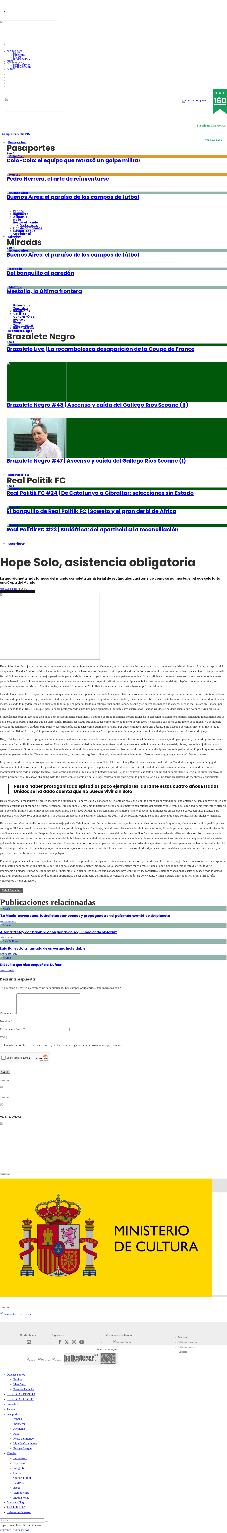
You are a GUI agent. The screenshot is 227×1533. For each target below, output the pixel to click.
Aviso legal (183, 1337)
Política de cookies (186, 1347)
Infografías (21, 311)
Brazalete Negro (20, 331)
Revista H (18, 57)
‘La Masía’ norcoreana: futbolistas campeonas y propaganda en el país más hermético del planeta (85, 915)
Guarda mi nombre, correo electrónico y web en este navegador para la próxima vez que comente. (63, 1045)
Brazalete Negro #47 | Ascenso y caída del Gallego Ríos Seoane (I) (96, 460)
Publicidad (182, 1352)
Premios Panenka (23, 1389)
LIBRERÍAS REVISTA (22, 67)
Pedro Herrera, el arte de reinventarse (58, 178)
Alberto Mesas (8, 921)
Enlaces (11, 69)
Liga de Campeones (27, 228)
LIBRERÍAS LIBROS (21, 65)
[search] (46, 1521)
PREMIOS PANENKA (22, 59)
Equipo (16, 53)
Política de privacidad (187, 1342)
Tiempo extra (23, 325)
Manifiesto (19, 55)
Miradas (14, 237)
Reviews (19, 320)
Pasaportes (17, 142)
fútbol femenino (11, 890)
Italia (17, 220)
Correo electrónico (12, 1029)
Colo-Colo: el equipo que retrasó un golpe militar (74, 160)
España (18, 211)
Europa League (24, 231)
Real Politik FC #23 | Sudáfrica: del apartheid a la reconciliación (93, 529)
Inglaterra (20, 214)
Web (2, 1037)
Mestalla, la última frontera (44, 291)
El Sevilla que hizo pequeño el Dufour (31, 964)
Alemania (20, 217)
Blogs (17, 322)
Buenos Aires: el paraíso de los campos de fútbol (73, 197)
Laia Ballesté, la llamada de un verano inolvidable (42, 948)
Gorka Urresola (8, 954)
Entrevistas (21, 305)
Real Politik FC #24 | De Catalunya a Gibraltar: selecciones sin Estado (100, 493)
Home (2, 591)
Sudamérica (29, 225)
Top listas (20, 308)
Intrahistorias (21, 1497)
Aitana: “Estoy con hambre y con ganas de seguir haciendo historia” (58, 932)
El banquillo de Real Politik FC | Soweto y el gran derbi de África (91, 511)
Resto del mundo (25, 222)
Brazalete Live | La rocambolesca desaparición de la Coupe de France (100, 349)
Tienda (11, 1409)
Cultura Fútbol (24, 317)
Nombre (6, 1021)
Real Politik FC (18, 475)
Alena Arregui (7, 589)
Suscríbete (16, 544)
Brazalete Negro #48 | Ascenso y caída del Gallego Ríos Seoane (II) (97, 405)
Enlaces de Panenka (19, 1512)
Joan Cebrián (7, 970)
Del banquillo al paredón (40, 273)
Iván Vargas (6, 937)
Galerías (19, 314)
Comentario (8, 1013)
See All (11, 153)
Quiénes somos (14, 51)
